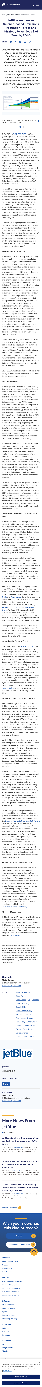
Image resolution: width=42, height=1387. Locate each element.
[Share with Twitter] (15, 42)
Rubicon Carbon (8, 688)
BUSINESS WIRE (19, 134)
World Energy (16, 597)
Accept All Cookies (21, 1383)
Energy (18, 1029)
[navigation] (38, 5)
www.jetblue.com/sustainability (14, 907)
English (6, 1084)
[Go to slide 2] (23, 127)
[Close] (39, 1363)
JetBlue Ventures (26, 646)
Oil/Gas (19, 1025)
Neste (4, 597)
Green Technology (23, 992)
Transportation (21, 1036)
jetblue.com (15, 935)
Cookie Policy (7, 1371)
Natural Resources (31, 1025)
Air (29, 1000)
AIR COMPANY (15, 607)
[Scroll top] (34, 1252)
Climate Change (22, 1033)
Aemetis (5, 607)
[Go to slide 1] (20, 127)
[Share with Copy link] (29, 42)
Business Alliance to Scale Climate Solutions (22, 821)
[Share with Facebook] (20, 42)
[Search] (33, 5)
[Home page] (11, 4)
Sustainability (21, 1007)
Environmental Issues (24, 1014)
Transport (35, 1000)
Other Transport (22, 996)
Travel (31, 1036)
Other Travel (28, 1029)
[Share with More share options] (34, 42)
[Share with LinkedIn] (10, 42)
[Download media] (38, 121)
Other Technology (23, 1003)
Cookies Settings (21, 1377)
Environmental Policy (24, 1011)
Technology (20, 1022)
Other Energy (32, 1022)
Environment (21, 1000)
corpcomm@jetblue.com (11, 986)
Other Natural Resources (25, 1018)
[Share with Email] (25, 42)
